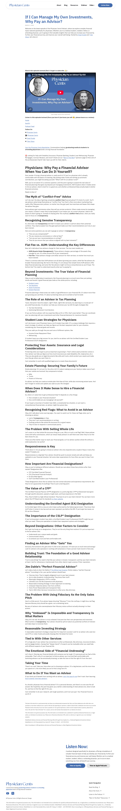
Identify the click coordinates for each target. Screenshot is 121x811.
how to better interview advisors (36, 679)
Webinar (84, 5)
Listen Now (105, 5)
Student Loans (34, 283)
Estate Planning (34, 290)
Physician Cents (32, 132)
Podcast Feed (29, 126)
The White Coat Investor (59, 570)
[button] (92, 5)
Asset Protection (34, 288)
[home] (19, 5)
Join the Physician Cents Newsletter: (37, 147)
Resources (74, 5)
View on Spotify (75, 766)
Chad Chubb (82, 35)
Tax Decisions (33, 285)
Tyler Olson (30, 141)
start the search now (70, 676)
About (59, 5)
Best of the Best (69, 158)
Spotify (27, 123)
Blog (65, 5)
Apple (27, 120)
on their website (57, 499)
